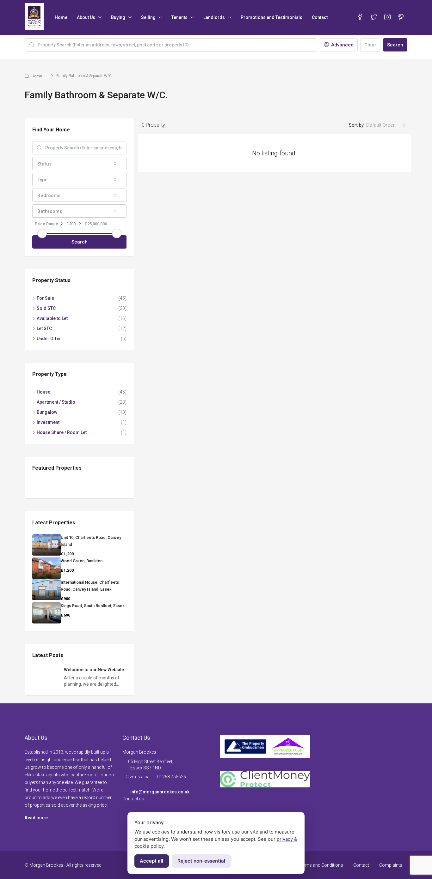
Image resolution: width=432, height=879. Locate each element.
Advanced (342, 45)
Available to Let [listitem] (52, 318)
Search (395, 45)
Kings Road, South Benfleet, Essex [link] (93, 605)
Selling (148, 17)
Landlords (214, 17)
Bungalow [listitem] (47, 412)
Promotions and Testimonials (271, 17)
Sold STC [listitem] (46, 308)
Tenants (179, 17)
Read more (36, 817)
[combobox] (386, 125)
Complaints (390, 865)
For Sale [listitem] (45, 298)
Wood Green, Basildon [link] (81, 560)
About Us (86, 17)
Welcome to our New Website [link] (94, 669)
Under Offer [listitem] (49, 338)
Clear (370, 45)
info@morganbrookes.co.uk (159, 791)
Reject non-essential (201, 861)
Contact (320, 17)
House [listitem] (43, 391)
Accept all (151, 861)
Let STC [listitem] (44, 328)
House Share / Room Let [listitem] (62, 432)
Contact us (133, 798)
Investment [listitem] (48, 422)
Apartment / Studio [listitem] (56, 402)
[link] (46, 545)
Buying (118, 17)
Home (61, 17)
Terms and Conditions (321, 865)
